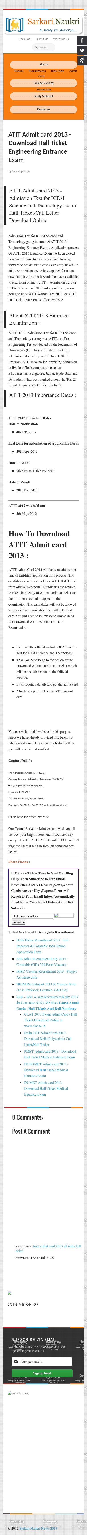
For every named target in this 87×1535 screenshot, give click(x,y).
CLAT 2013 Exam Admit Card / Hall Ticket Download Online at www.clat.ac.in (50, 1020)
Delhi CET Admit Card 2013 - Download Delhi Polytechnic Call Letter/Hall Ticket (48, 1038)
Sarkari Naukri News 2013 (38, 1528)
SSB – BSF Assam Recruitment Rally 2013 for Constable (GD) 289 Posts (47, 1002)
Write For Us (61, 39)
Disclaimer (24, 39)
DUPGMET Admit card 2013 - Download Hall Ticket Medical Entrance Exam (46, 1070)
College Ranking (44, 83)
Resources (43, 109)
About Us (42, 39)
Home (44, 64)
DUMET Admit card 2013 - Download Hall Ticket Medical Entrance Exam (46, 1088)
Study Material (43, 96)
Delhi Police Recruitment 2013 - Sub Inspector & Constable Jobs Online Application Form (42, 946)
